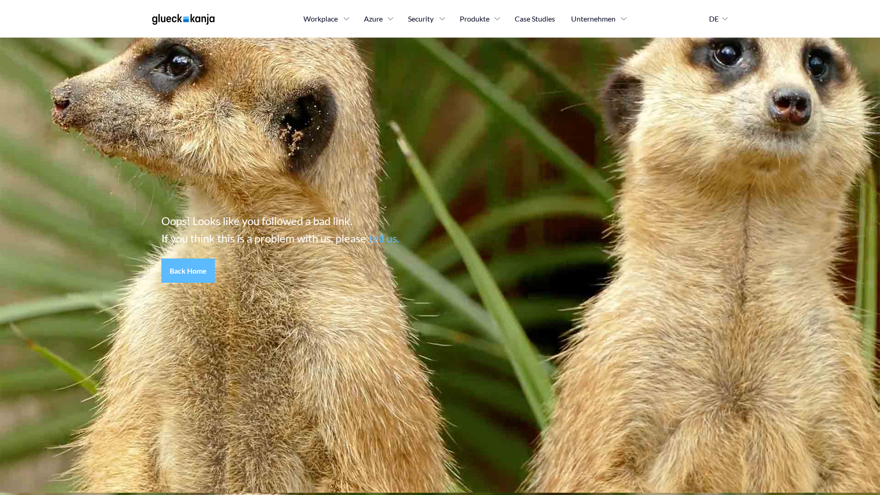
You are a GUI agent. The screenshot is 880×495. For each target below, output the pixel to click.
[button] (188, 270)
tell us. (383, 238)
